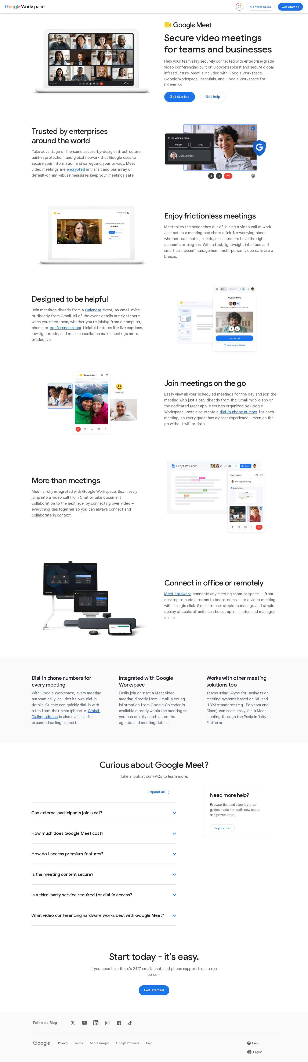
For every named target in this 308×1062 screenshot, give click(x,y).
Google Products (127, 1043)
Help (149, 1043)
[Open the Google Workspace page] (25, 6)
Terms (79, 1043)
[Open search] (239, 7)
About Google (99, 1043)
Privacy (63, 1043)
